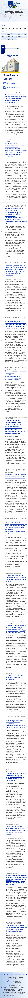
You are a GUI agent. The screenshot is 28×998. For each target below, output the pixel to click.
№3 (10, 28)
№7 (25, 28)
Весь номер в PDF (13, 87)
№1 (3, 28)
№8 (3, 31)
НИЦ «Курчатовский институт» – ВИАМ (15, 975)
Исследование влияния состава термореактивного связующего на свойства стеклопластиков (15, 476)
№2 (6, 28)
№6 (21, 28)
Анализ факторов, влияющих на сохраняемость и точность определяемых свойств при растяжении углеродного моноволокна (16, 776)
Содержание (11, 83)
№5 (17, 28)
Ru (9, 18)
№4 (14, 28)
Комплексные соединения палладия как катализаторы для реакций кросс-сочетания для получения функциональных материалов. (16, 525)
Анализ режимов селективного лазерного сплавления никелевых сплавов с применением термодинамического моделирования (16, 98)
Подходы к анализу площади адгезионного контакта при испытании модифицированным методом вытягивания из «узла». (16, 830)
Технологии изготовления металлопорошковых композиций (14, 677)
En (12, 18)
